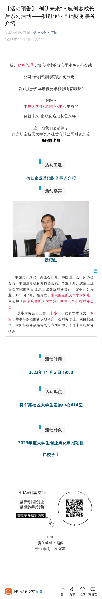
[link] (29, 591)
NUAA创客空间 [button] (45, 32)
